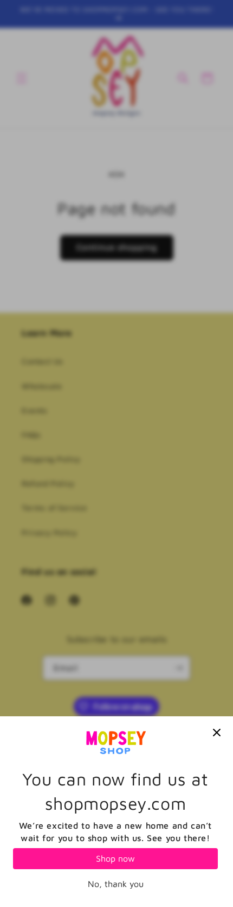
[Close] (216, 732)
